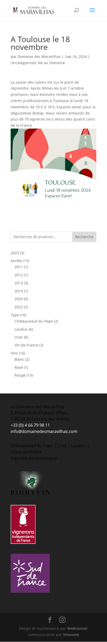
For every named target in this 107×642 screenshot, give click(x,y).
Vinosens (71, 634)
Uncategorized (23, 62)
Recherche (84, 236)
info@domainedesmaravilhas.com (44, 431)
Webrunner (77, 628)
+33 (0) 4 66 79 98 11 (30, 425)
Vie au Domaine (51, 62)
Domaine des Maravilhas (39, 56)
